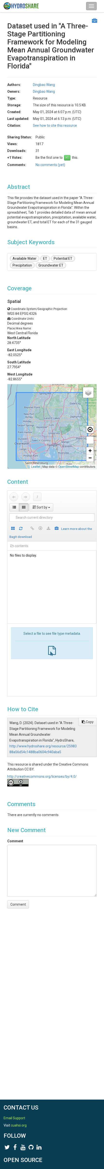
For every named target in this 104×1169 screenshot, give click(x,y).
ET (45, 258)
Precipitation (22, 265)
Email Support (14, 1118)
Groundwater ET (50, 265)
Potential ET (63, 258)
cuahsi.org (19, 1125)
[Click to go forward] (25, 497)
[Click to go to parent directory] (37, 497)
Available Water (25, 258)
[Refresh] (20, 529)
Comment (15, 841)
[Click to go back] (13, 497)
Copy (89, 722)
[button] (88, 392)
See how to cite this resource (55, 125)
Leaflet (35, 466)
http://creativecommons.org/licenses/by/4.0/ (42, 776)
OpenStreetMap (68, 466)
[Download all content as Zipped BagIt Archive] (56, 529)
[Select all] (12, 529)
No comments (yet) (50, 165)
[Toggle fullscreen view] (90, 440)
